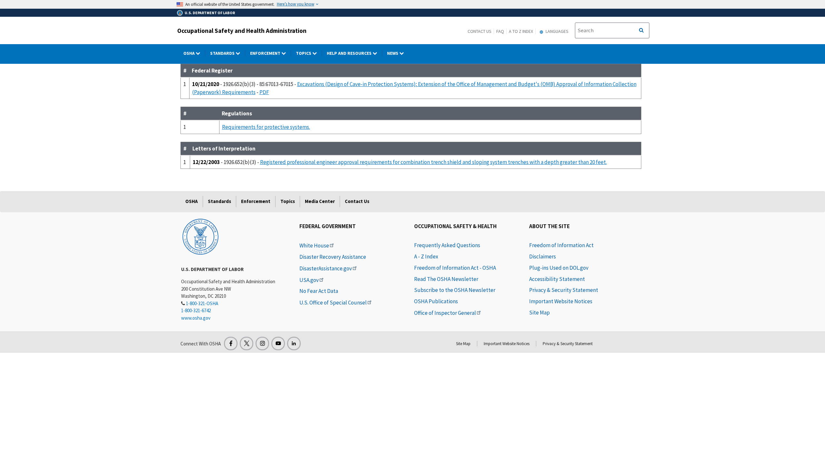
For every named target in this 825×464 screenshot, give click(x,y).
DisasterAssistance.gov (325, 268)
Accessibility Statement (557, 279)
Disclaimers (542, 256)
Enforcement (265, 53)
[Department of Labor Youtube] (278, 343)
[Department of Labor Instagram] (262, 343)
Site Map (539, 312)
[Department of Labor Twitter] (246, 343)
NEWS (393, 53)
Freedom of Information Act (561, 245)
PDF (264, 92)
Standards (223, 53)
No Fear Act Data (318, 291)
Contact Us (479, 31)
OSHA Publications (436, 301)
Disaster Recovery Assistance (332, 256)
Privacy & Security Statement (563, 290)
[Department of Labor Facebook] (231, 343)
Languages (556, 31)
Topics (304, 53)
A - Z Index (426, 256)
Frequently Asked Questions (447, 245)
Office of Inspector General (445, 312)
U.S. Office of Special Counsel (333, 302)
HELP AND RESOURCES (350, 53)
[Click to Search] (641, 30)
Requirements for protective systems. (266, 126)
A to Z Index (521, 31)
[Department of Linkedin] (294, 343)
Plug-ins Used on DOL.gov (558, 267)
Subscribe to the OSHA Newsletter (454, 290)
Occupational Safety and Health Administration (241, 30)
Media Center (320, 201)
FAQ (500, 31)
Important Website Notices (560, 301)
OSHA (189, 53)
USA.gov (309, 280)
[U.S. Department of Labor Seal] (200, 236)
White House (314, 245)
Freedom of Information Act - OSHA (455, 267)
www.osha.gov (195, 318)
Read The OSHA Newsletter (446, 279)
